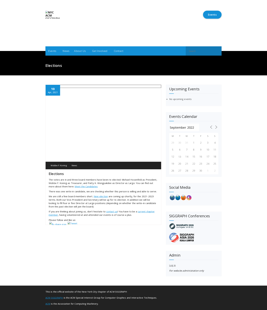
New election (101, 196)
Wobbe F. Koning (58, 165)
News (66, 51)
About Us (80, 51)
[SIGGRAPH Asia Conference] (193, 237)
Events (212, 14)
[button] (218, 51)
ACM (47, 303)
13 (179, 156)
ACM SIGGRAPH (54, 297)
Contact (118, 51)
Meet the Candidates (86, 186)
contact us (111, 211)
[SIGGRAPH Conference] (193, 226)
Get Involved (99, 51)
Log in (172, 265)
